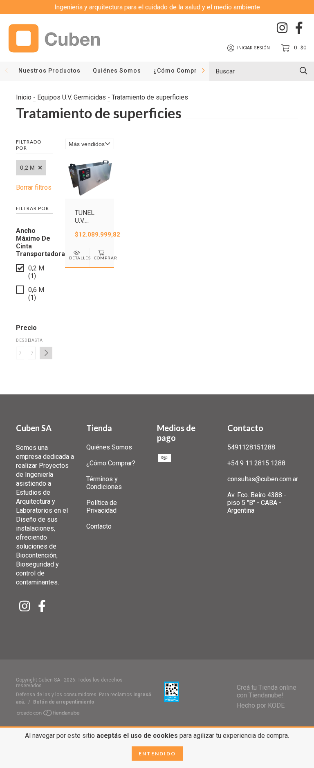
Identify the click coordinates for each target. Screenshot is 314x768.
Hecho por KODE (261, 705)
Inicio (23, 97)
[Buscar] (303, 71)
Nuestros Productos (49, 70)
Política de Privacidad (101, 506)
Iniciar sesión (253, 48)
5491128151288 (251, 447)
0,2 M (27, 167)
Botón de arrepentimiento (63, 702)
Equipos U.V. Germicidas (71, 97)
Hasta (32, 340)
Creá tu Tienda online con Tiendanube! (266, 691)
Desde (20, 340)
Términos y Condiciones (104, 483)
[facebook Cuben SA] (299, 27)
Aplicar (46, 353)
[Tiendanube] (48, 714)
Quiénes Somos (117, 70)
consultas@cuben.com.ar (262, 479)
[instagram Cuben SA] (282, 27)
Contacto (99, 526)
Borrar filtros (34, 187)
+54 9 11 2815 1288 (256, 463)
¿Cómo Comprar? (180, 70)
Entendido (157, 753)
